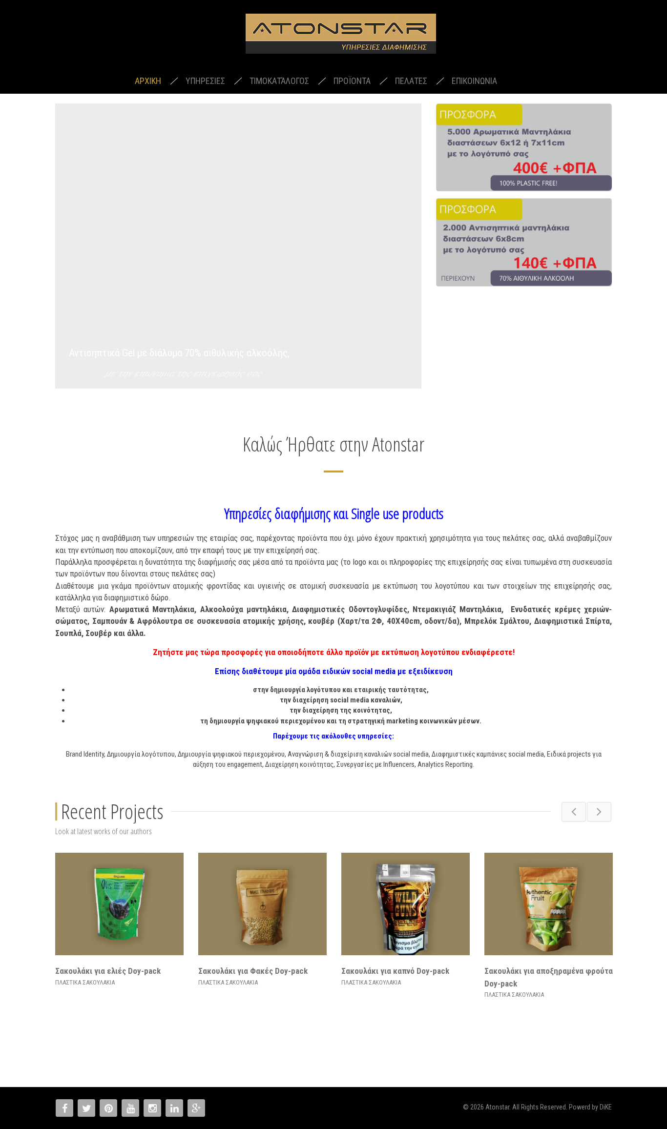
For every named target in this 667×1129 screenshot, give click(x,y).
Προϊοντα (352, 81)
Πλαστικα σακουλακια (85, 982)
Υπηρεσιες (205, 81)
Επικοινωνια (474, 81)
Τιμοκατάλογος (279, 81)
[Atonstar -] (341, 35)
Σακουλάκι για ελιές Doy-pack (108, 971)
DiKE (606, 1107)
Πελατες (411, 81)
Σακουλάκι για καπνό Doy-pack (395, 971)
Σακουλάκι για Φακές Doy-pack (253, 971)
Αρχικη (148, 81)
